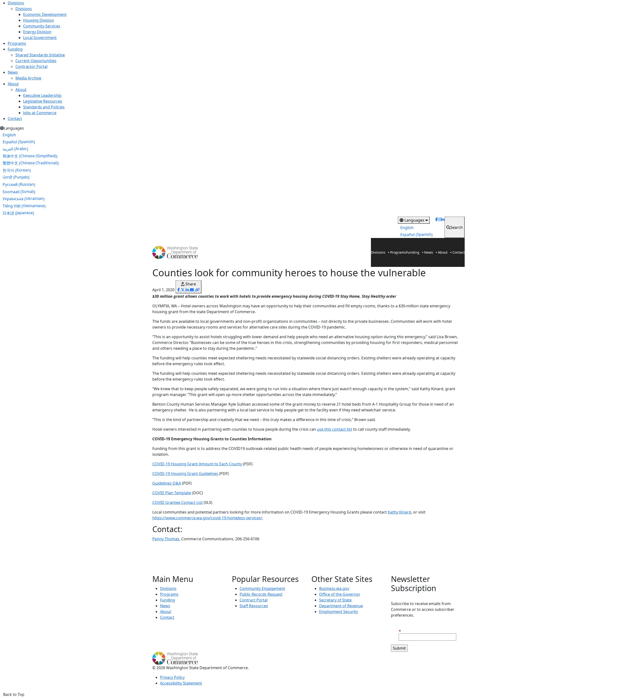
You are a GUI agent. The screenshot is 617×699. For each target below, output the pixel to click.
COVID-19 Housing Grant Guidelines (185, 473)
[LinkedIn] (442, 227)
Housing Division (38, 20)
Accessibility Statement (181, 683)
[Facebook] (436, 227)
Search (456, 227)
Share (190, 284)
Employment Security (338, 611)
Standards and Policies (44, 107)
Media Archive (28, 78)
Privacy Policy (172, 677)
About (13, 83)
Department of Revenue (341, 605)
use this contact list (334, 429)
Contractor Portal (31, 66)
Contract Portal (254, 600)
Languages (414, 220)
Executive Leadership (42, 95)
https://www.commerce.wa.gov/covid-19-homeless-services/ (207, 518)
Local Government (40, 37)
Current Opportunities (35, 60)
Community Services (41, 26)
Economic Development (45, 14)
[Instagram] (439, 227)
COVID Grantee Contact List (177, 502)
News (13, 72)
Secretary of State (335, 600)
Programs (17, 43)
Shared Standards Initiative (40, 55)
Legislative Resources (42, 101)
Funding (15, 49)
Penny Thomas (165, 538)
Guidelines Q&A (166, 483)
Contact (15, 118)
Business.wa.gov (334, 588)
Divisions (16, 3)
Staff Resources (254, 605)
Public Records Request (261, 594)
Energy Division (37, 31)
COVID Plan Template (171, 492)
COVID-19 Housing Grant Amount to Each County (197, 464)
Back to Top (13, 694)
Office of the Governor (339, 594)
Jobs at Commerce (39, 112)
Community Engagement (262, 588)
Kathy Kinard (399, 512)
